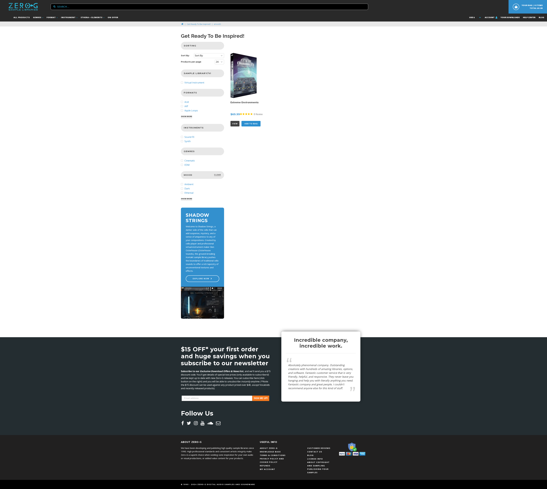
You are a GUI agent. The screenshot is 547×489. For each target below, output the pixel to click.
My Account (267, 469)
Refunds (265, 465)
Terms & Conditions (273, 455)
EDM (187, 164)
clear (217, 175)
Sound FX (189, 137)
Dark (187, 188)
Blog (541, 17)
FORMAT (51, 17)
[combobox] (209, 7)
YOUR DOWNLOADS (510, 17)
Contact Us (314, 451)
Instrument (68, 17)
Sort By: (185, 55)
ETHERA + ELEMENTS (92, 17)
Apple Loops (191, 110)
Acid (186, 102)
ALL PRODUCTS (22, 17)
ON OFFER (113, 17)
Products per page (191, 62)
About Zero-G (269, 448)
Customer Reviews (318, 448)
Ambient (188, 184)
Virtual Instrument (194, 82)
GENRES (37, 17)
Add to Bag (251, 124)
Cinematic (189, 160)
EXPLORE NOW (201, 279)
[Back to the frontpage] (182, 24)
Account (490, 17)
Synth (187, 141)
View (235, 124)
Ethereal (188, 192)
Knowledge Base (270, 451)
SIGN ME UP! (261, 398)
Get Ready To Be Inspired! (199, 24)
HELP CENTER (529, 17)
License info (315, 459)
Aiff (186, 106)
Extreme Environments (244, 102)
